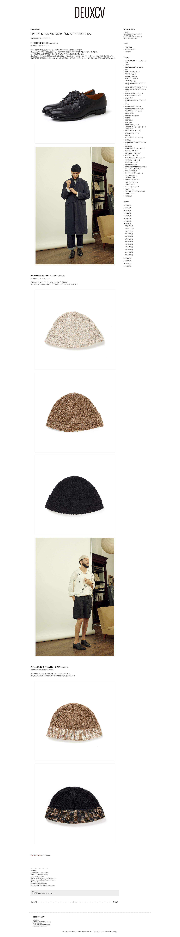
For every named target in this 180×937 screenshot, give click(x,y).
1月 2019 (128, 255)
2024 (127, 210)
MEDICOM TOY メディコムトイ (135, 148)
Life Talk (127, 135)
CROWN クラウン (130, 81)
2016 (127, 263)
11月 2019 (128, 228)
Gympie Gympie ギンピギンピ (134, 108)
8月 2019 (128, 236)
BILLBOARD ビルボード (132, 71)
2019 (127, 223)
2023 (127, 213)
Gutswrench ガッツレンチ (133, 106)
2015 (127, 266)
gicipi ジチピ (129, 98)
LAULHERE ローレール (132, 133)
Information (128, 122)
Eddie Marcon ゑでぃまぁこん (134, 93)
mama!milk (128, 146)
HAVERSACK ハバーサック (133, 111)
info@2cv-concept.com (40, 881)
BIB (126, 69)
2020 (127, 221)
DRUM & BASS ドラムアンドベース (136, 87)
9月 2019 (128, 234)
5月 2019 (128, 244)
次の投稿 (34, 902)
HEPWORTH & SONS (132, 115)
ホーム (75, 902)
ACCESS (128, 51)
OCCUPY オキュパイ (131, 155)
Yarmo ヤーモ (129, 189)
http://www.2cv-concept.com (40, 883)
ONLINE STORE (130, 49)
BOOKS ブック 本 (130, 74)
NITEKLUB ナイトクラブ (132, 153)
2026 (127, 205)
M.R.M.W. (128, 140)
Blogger (115, 931)
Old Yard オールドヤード (132, 160)
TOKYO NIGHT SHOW (132, 180)
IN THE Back (129, 120)
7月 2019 (128, 239)
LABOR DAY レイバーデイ (133, 131)
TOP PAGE (128, 47)
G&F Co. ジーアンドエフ (132, 95)
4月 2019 (128, 247)
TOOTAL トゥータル (131, 182)
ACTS (127, 65)
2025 (127, 208)
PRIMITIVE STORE (131, 164)
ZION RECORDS (130, 193)
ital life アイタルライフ (132, 124)
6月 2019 (128, 241)
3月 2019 (128, 249)
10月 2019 (128, 231)
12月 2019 (128, 226)
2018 (127, 258)
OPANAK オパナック (131, 162)
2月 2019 (128, 252)
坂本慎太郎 (128, 196)
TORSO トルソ (130, 184)
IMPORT (128, 118)
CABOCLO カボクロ (131, 78)
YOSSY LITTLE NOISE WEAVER (135, 191)
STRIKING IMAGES (131, 175)
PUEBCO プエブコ (131, 171)
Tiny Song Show (130, 177)
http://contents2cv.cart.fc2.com (47, 885)
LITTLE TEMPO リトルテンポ (134, 137)
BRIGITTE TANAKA (131, 76)
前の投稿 (115, 902)
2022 (127, 216)
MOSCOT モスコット (131, 151)
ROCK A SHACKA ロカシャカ (134, 173)
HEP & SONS (129, 113)
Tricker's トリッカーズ (132, 187)
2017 (127, 260)
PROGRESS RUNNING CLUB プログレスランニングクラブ (136, 167)
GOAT (127, 104)
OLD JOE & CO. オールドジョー (45, 893)
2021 (127, 218)
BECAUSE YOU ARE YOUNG (134, 67)
